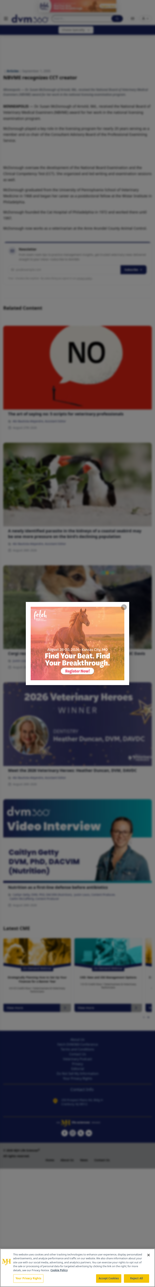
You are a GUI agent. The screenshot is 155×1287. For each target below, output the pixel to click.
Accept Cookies (109, 1278)
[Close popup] (124, 607)
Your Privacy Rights (28, 1278)
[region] (77, 1268)
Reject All (136, 1278)
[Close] (148, 1255)
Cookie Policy (59, 1270)
